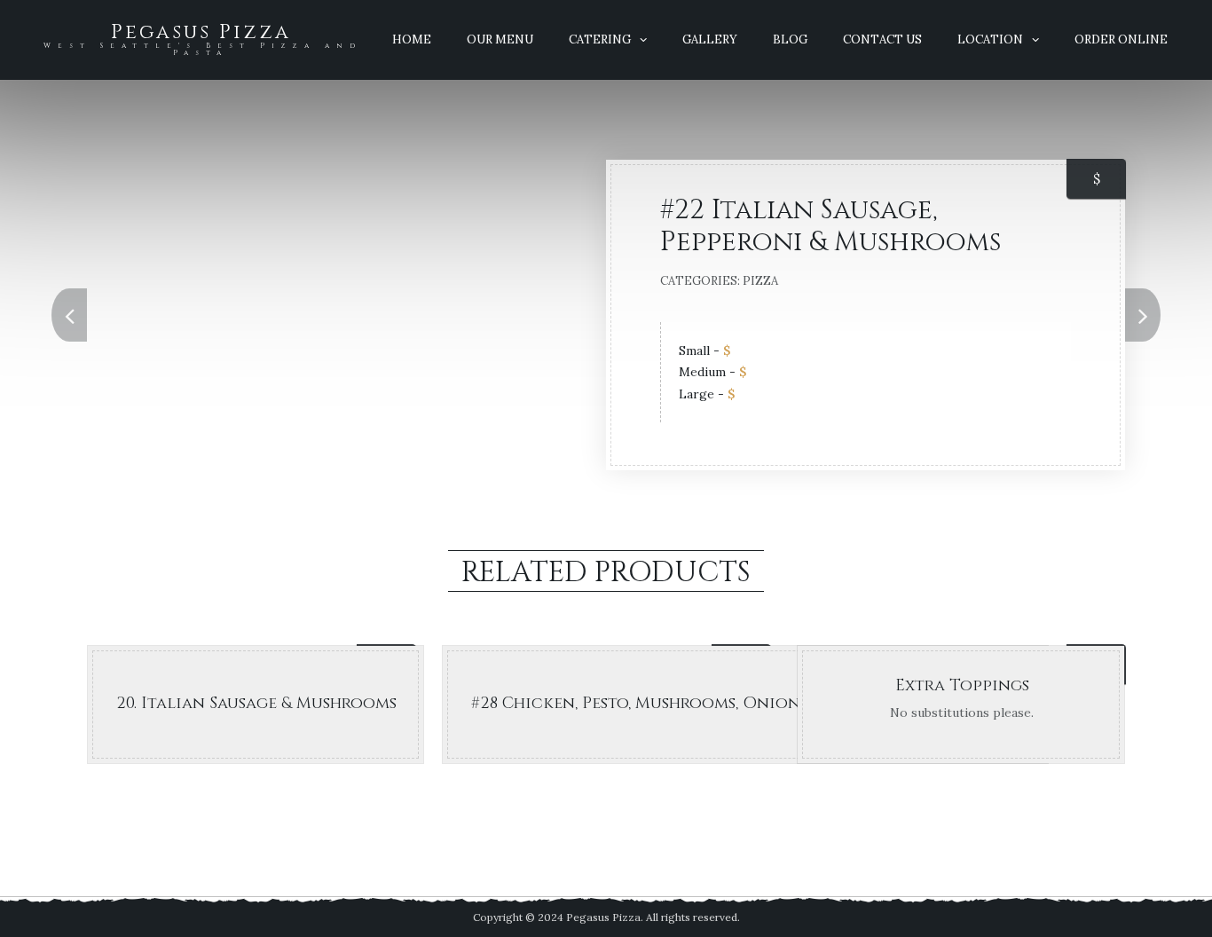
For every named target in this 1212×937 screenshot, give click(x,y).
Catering (600, 39)
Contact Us (882, 39)
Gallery (709, 39)
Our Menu (500, 39)
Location (990, 39)
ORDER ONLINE (1121, 39)
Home (411, 39)
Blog (790, 39)
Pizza (760, 280)
